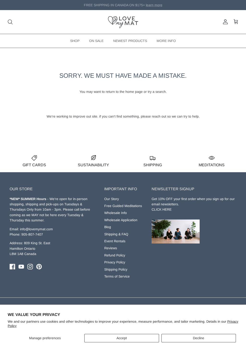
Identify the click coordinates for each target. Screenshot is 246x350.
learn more (147, 7)
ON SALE (96, 41)
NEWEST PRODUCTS (130, 41)
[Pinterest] (39, 266)
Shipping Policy (115, 269)
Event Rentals (114, 241)
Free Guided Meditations (123, 206)
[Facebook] (12, 266)
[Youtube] (21, 266)
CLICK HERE (162, 209)
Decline (198, 338)
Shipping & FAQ (116, 234)
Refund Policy (114, 255)
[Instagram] (30, 266)
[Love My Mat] (123, 22)
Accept (122, 338)
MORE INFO (166, 41)
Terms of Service (117, 276)
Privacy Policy (114, 262)
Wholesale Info (115, 213)
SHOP (75, 41)
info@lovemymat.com (36, 229)
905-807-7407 (32, 234)
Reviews (110, 248)
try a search (157, 92)
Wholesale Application (120, 220)
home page (134, 92)
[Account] (224, 22)
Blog (107, 227)
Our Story (111, 199)
